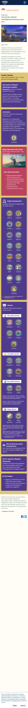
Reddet (15, 705)
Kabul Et (23, 705)
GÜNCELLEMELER (12, 10)
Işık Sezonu (6, 89)
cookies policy (16, 700)
